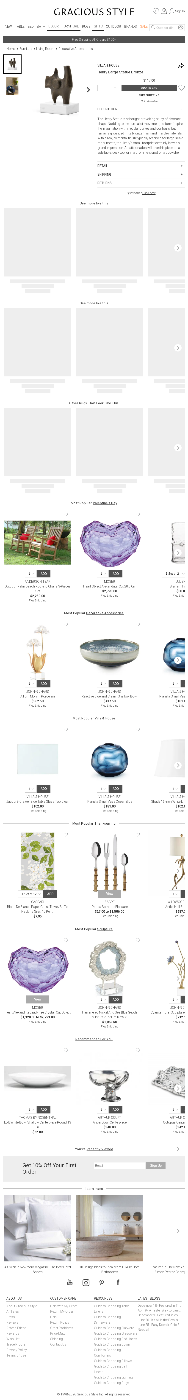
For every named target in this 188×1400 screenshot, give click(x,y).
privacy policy (120, 1385)
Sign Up (94, 1360)
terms (106, 1385)
